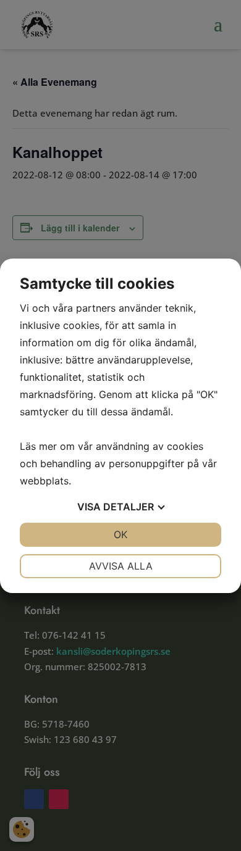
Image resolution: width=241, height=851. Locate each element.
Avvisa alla (121, 566)
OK (120, 534)
